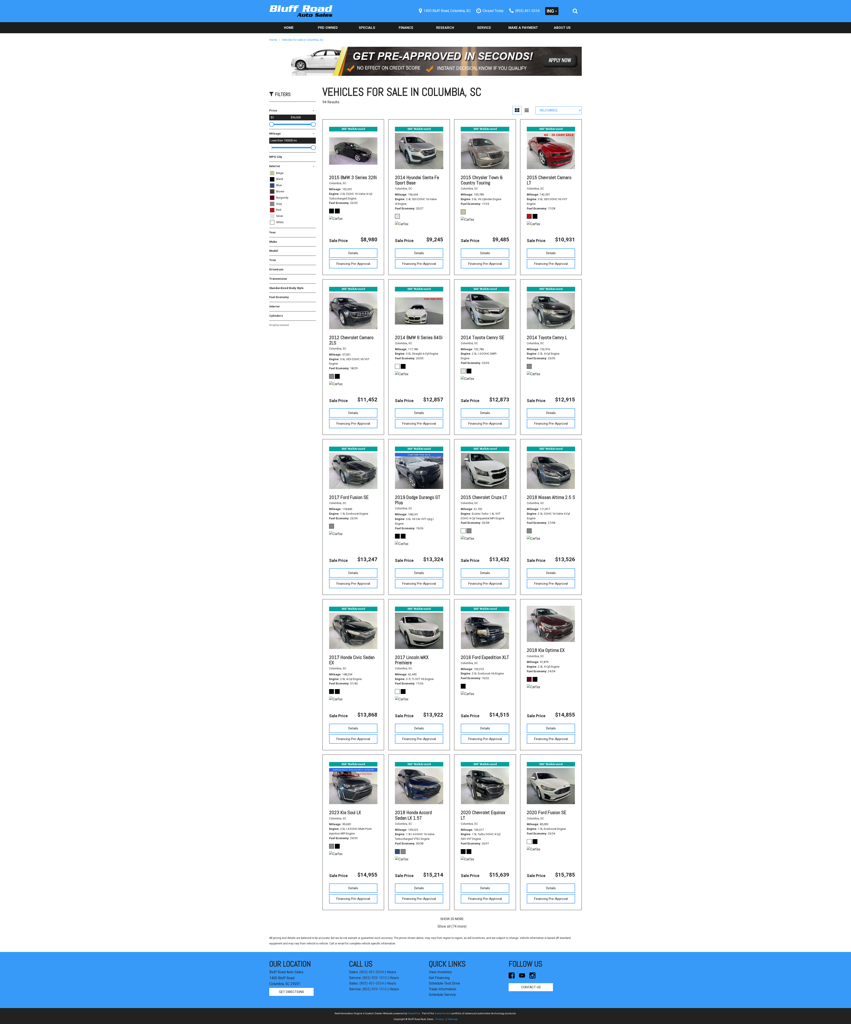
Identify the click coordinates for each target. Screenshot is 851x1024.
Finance (406, 28)
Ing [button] (550, 11)
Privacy (439, 1019)
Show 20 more (452, 919)
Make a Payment (523, 28)
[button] (575, 11)
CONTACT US (531, 987)
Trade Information (442, 989)
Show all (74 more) (451, 926)
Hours (391, 972)
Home (289, 28)
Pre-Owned (328, 28)
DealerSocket (443, 1013)
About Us (562, 28)
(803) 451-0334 (371, 972)
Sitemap (453, 1019)
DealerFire (414, 1013)
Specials (367, 28)
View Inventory (440, 972)
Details (353, 253)
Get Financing (439, 978)
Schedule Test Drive (444, 983)
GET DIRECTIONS (291, 992)
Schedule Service (442, 995)
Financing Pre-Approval (353, 264)
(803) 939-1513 (374, 978)
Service (484, 28)
